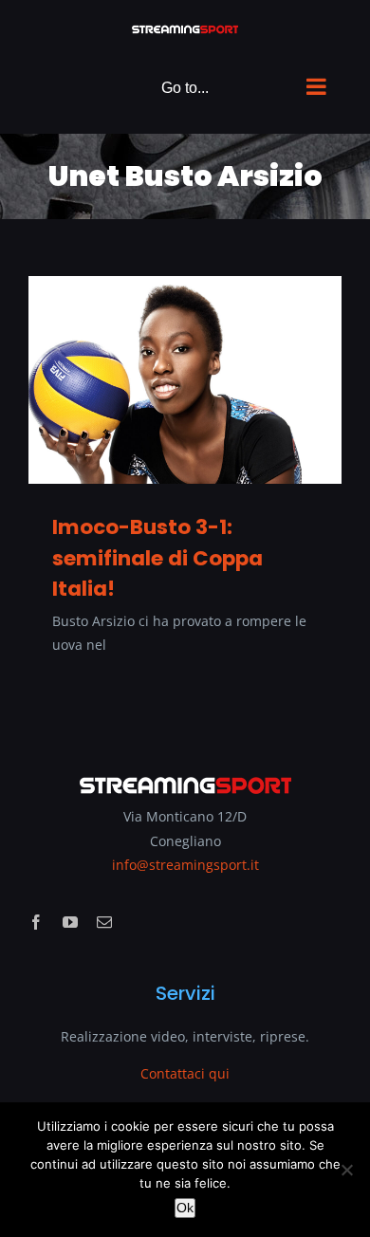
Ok (185, 1207)
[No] (346, 1169)
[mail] (104, 922)
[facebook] (36, 922)
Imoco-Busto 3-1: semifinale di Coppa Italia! (157, 557)
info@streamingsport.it (185, 865)
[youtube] (70, 922)
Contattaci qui (185, 1073)
